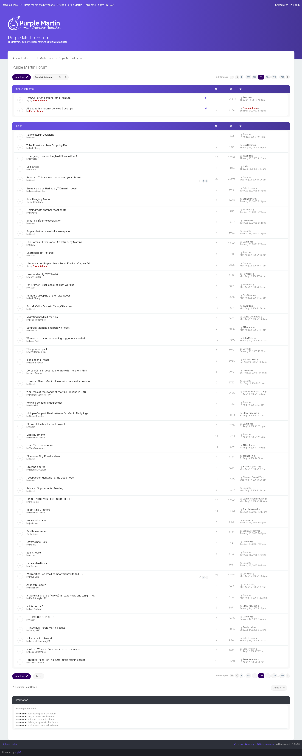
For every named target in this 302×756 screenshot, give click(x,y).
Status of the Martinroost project (45, 424)
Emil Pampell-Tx (251, 466)
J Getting (33, 566)
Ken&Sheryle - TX (38, 598)
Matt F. (32, 544)
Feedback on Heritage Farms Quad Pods (50, 477)
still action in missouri (39, 638)
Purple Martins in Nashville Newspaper (48, 231)
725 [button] (274, 77)
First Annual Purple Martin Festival (46, 627)
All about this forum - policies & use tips (49, 108)
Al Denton (247, 327)
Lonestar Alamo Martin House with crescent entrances (58, 381)
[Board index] (34, 23)
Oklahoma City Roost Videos (43, 456)
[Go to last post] (251, 97)
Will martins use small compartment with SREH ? (54, 574)
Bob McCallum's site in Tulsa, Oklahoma (49, 306)
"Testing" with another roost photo (46, 209)
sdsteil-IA (34, 405)
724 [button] (267, 77)
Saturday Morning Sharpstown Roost (48, 327)
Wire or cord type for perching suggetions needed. (56, 338)
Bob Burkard (35, 609)
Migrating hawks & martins (42, 317)
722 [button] (254, 77)
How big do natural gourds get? (44, 402)
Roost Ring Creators (38, 509)
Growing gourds (35, 466)
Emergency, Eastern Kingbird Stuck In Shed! (51, 156)
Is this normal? (34, 606)
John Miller (248, 338)
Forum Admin (40, 100)
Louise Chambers (38, 191)
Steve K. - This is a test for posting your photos (53, 177)
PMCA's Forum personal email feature (48, 97)
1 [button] (241, 77)
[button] (232, 77)
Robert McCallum (37, 469)
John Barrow (35, 373)
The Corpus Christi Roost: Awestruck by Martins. (54, 242)
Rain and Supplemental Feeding (44, 488)
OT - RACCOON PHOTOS (40, 617)
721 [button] (248, 77)
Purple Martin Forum (30, 67)
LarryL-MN (34, 587)
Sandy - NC (34, 630)
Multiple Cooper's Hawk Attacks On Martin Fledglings (57, 413)
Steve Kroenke (36, 416)
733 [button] (282, 77)
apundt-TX (248, 456)
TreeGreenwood (37, 448)
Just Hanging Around (38, 199)
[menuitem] (37, 5)
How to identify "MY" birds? (42, 274)
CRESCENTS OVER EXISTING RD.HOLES (49, 499)
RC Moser (247, 274)
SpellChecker (34, 552)
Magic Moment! (35, 434)
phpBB (18, 752)
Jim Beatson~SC (37, 352)
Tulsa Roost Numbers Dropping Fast (47, 145)
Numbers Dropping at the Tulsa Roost (48, 295)
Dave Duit (34, 341)
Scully (32, 245)
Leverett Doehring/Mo (254, 498)
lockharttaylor (36, 362)
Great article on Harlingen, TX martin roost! (51, 188)
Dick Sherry (34, 148)
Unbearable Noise (36, 563)
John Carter (38, 202)
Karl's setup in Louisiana (40, 134)
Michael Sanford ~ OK (40, 395)
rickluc (32, 169)
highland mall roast (37, 359)
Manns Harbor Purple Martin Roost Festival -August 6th (58, 263)
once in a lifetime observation (43, 220)
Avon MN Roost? (36, 584)
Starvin (246, 97)
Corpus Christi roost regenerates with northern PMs (56, 370)
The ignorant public (37, 349)
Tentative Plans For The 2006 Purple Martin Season (56, 659)
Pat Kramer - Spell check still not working (50, 284)
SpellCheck (32, 166)
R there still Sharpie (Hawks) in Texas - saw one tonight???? (60, 595)
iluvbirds (33, 159)
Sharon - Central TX (252, 477)
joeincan (33, 523)
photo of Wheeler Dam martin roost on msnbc (53, 649)
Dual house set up (36, 531)
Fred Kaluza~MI (37, 437)
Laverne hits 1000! (37, 541)
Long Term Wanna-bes (39, 445)
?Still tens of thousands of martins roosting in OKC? (56, 392)
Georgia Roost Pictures (39, 252)
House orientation (36, 520)
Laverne (33, 212)
